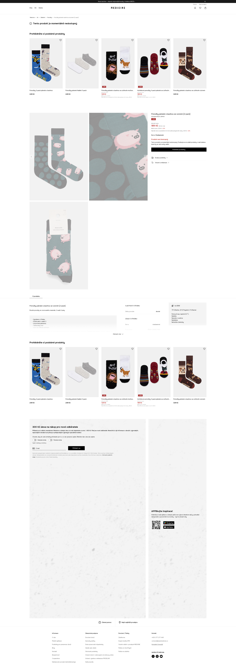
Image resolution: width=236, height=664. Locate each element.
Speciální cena (62, 12)
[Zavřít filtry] (205, 1)
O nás (54, 637)
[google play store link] (168, 523)
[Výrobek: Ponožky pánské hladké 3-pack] (82, 63)
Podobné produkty (178, 149)
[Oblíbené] (200, 8)
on (35, 8)
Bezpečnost (56, 655)
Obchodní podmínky (91, 651)
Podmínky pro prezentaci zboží (61, 644)
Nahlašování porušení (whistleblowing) (64, 662)
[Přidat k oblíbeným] (60, 40)
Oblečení (39, 12)
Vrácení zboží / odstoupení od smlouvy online (99, 655)
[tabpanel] (118, 317)
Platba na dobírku (123, 651)
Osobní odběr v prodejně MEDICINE (129, 644)
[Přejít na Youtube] (161, 656)
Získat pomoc (106, 622)
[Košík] (204, 8)
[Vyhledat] (190, 8)
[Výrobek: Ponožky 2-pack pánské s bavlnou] (46, 63)
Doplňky (53, 12)
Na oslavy (73, 12)
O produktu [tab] (36, 296)
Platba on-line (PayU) (124, 648)
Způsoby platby (90, 641)
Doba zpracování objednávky (94, 644)
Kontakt (54, 651)
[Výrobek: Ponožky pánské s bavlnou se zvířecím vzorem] (189, 63)
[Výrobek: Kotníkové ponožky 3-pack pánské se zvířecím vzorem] (154, 63)
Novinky (32, 12)
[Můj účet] (195, 8)
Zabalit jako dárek (90, 648)
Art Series (81, 12)
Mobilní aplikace (57, 641)
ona (31, 8)
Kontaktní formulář (157, 644)
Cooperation (56, 658)
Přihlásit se (76, 448)
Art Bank (89, 12)
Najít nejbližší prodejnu (130, 622)
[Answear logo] (118, 8)
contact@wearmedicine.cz (160, 641)
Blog (53, 648)
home (41, 8)
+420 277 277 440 (158, 637)
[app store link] (168, 527)
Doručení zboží (89, 637)
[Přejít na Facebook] (153, 656)
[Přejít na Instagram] (157, 656)
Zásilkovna (121, 637)
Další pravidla (89, 662)
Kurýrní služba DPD (124, 641)
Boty (46, 12)
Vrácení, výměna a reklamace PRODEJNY (97, 658)
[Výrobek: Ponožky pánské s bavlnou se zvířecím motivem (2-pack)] (118, 63)
